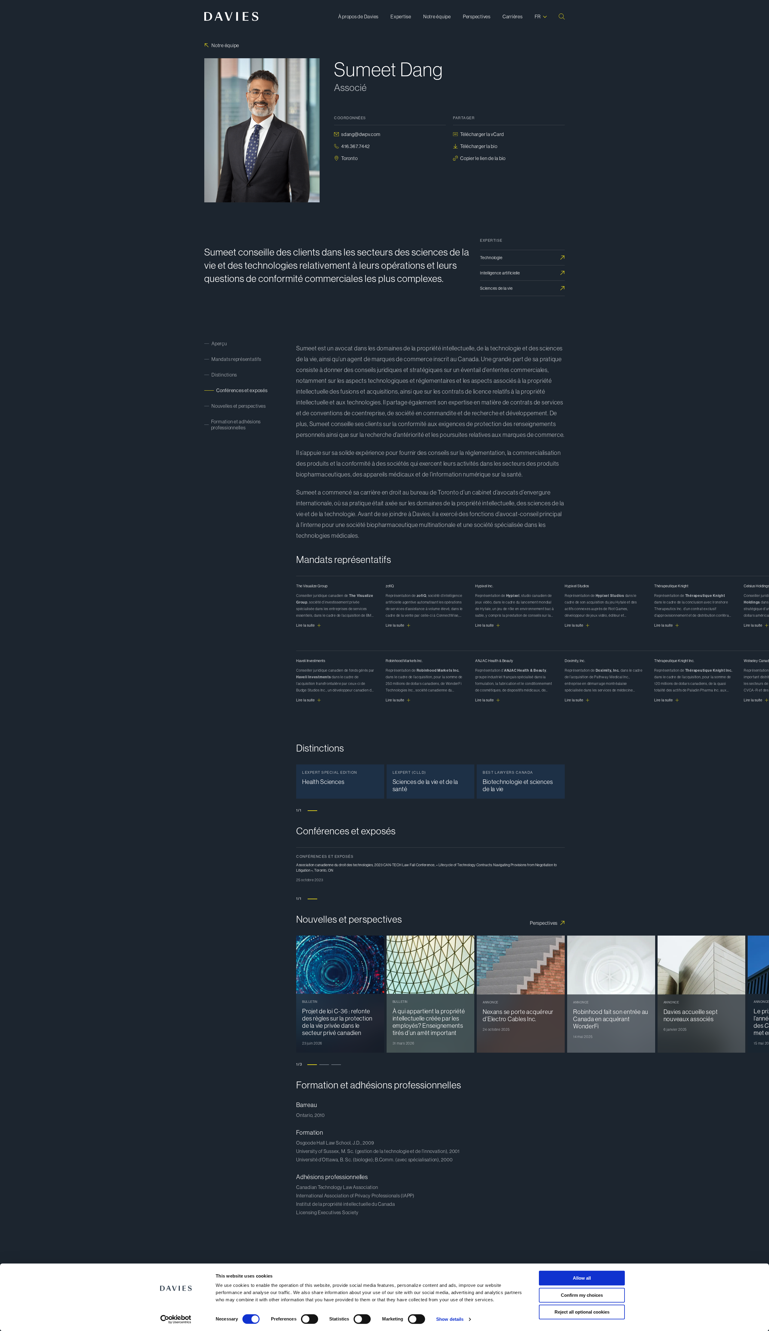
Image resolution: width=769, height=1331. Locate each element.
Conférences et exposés (242, 390)
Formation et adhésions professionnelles (236, 424)
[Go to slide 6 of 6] (372, 734)
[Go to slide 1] (312, 810)
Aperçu (219, 343)
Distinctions (224, 374)
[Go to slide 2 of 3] (324, 1064)
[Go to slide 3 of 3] (336, 1064)
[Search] (562, 17)
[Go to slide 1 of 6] (312, 727)
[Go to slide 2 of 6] (324, 727)
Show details (450, 1319)
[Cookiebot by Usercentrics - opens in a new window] (176, 1319)
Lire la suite (305, 625)
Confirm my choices (582, 1295)
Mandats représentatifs (236, 359)
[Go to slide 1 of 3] (312, 1064)
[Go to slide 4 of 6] (348, 728)
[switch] (309, 1319)
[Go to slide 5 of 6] (360, 730)
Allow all (582, 1278)
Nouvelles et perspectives (238, 406)
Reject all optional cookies (582, 1311)
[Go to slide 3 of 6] (336, 727)
